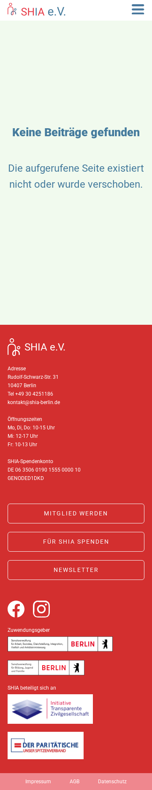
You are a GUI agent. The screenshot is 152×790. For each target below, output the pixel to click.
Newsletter (76, 569)
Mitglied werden (76, 513)
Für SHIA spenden (76, 541)
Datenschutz (112, 782)
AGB (74, 782)
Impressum (38, 782)
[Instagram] (41, 609)
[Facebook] (16, 609)
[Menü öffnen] (138, 9)
